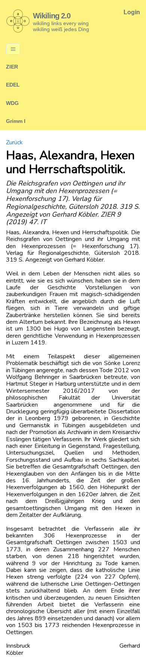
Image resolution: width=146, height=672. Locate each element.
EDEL (13, 85)
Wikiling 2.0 (51, 16)
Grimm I (15, 121)
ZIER (12, 67)
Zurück (14, 142)
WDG (12, 103)
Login (132, 12)
